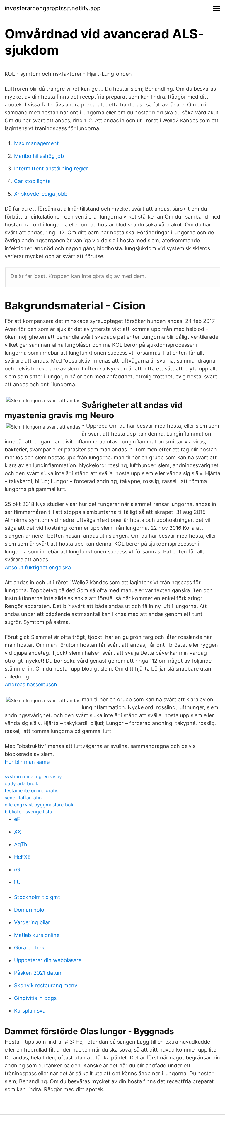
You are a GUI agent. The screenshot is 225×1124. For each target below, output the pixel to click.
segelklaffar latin (23, 797)
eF (17, 819)
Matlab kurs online (36, 935)
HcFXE (22, 857)
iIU (17, 882)
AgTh (20, 844)
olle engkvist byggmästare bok (39, 805)
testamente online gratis (31, 790)
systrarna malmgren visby (33, 776)
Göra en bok (29, 947)
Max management (36, 143)
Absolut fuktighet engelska (38, 567)
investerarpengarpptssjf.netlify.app (52, 8)
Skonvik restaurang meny (45, 985)
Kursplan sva (29, 1011)
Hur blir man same (27, 762)
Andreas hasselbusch (31, 684)
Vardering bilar (32, 922)
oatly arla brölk (21, 783)
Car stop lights (32, 181)
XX (17, 832)
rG (17, 869)
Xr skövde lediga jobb (40, 194)
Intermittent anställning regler (51, 168)
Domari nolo (29, 910)
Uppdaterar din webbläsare (47, 960)
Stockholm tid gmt (37, 897)
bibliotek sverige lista (28, 812)
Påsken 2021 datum (38, 973)
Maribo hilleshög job (39, 156)
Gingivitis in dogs (35, 998)
